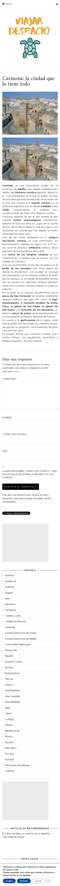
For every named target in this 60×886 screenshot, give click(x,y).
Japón (8, 713)
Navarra (9, 742)
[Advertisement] (25, 542)
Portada (9, 759)
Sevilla (22, 189)
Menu (9, 4)
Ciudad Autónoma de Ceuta (20, 633)
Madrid (9, 725)
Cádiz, (6, 209)
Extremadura (12, 673)
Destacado (11, 650)
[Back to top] (53, 879)
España (9, 656)
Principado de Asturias (17, 765)
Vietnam (9, 771)
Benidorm (10, 604)
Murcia (8, 736)
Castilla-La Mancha (15, 621)
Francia (9, 679)
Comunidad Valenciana (18, 644)
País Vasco (11, 748)
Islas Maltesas (12, 702)
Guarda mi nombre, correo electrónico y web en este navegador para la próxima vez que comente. (29, 474)
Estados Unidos (13, 661)
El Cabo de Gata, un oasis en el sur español (26, 833)
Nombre (7, 417)
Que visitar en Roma (13, 837)
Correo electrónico (15, 434)
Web (4, 451)
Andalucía (10, 581)
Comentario (10, 379)
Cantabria (10, 610)
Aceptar (9, 881)
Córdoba (46, 206)
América (9, 575)
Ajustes (38, 881)
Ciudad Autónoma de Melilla (20, 638)
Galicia (8, 684)
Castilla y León (13, 615)
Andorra (9, 587)
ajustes (26, 875)
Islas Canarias (12, 696)
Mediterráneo (12, 730)
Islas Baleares (12, 690)
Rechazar (24, 881)
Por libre (9, 753)
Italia (7, 707)
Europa (9, 667)
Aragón (9, 592)
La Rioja (9, 719)
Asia (7, 598)
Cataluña (10, 627)
